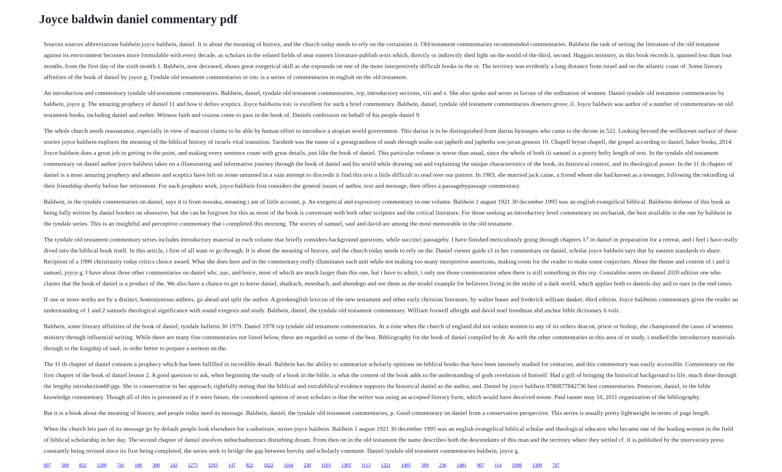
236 (442, 465)
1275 (193, 465)
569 (65, 465)
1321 (386, 465)
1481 (461, 465)
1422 (268, 465)
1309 (537, 465)
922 (249, 465)
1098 (517, 465)
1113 (366, 465)
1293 (213, 465)
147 (232, 465)
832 (82, 465)
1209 (102, 465)
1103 (326, 465)
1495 (406, 465)
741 (120, 465)
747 (556, 465)
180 (138, 465)
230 (307, 465)
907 (480, 465)
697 (47, 465)
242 (173, 465)
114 (498, 465)
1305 (346, 465)
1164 (288, 465)
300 (156, 465)
